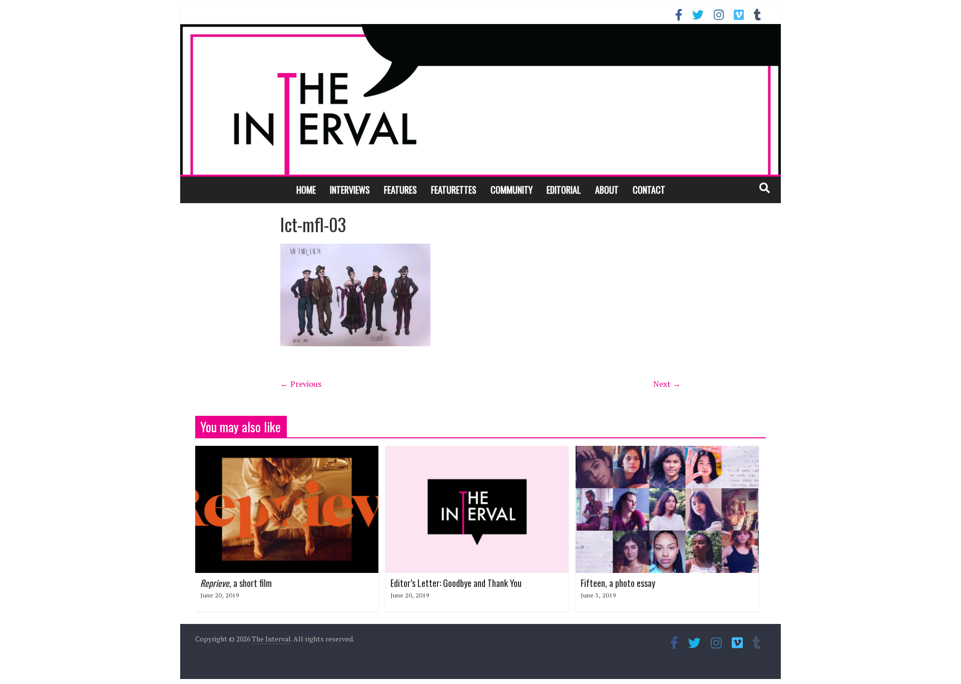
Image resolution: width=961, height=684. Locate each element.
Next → (667, 383)
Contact (649, 189)
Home (306, 189)
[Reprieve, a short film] (286, 451)
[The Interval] (480, 99)
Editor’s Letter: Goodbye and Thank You (456, 582)
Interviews (350, 189)
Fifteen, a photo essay (618, 582)
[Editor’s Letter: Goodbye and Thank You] (477, 451)
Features (400, 189)
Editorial (564, 189)
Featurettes (453, 189)
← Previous (300, 383)
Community (512, 189)
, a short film (236, 582)
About (607, 189)
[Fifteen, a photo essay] (667, 451)
